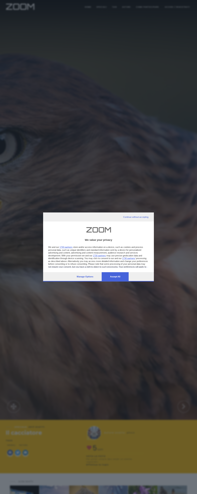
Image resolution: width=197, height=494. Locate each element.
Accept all (115, 276)
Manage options (85, 276)
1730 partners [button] (66, 247)
